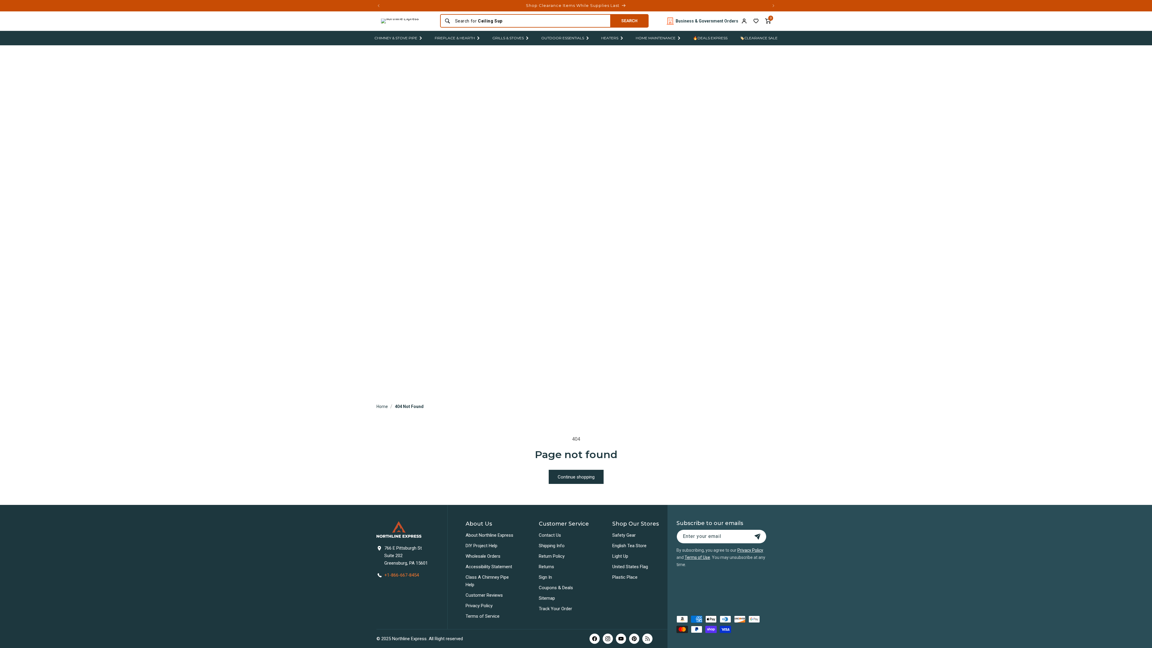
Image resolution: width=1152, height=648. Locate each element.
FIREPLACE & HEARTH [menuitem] (455, 38)
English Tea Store (629, 545)
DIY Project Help (481, 545)
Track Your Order (555, 608)
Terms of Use (697, 557)
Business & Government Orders (707, 21)
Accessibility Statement (489, 566)
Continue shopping (576, 477)
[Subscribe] (757, 537)
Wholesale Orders (483, 556)
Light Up (620, 556)
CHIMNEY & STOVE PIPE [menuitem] (395, 38)
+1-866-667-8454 (401, 575)
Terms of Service (483, 616)
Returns (546, 566)
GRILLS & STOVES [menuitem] (508, 38)
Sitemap (547, 598)
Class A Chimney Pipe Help (487, 580)
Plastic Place (625, 577)
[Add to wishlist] (756, 21)
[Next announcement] (773, 5)
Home (382, 406)
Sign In (545, 577)
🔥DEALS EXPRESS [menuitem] (710, 38)
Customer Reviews (484, 595)
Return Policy (552, 556)
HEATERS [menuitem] (609, 38)
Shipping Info (552, 545)
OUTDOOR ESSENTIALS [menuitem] (562, 38)
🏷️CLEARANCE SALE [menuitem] (759, 38)
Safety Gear (624, 535)
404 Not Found (409, 406)
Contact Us (550, 535)
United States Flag (630, 566)
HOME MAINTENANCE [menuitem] (656, 38)
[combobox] (531, 21)
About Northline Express (489, 535)
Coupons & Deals (556, 587)
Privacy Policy (479, 605)
